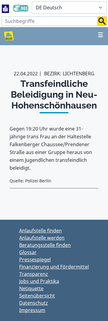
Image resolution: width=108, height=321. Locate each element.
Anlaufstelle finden (40, 230)
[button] (102, 21)
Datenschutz (33, 303)
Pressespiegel (35, 259)
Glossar (28, 252)
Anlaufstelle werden (41, 237)
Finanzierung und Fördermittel (54, 266)
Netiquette (31, 288)
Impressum (32, 310)
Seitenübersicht (37, 295)
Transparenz (33, 274)
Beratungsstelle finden (45, 245)
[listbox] (69, 7)
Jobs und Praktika (39, 281)
